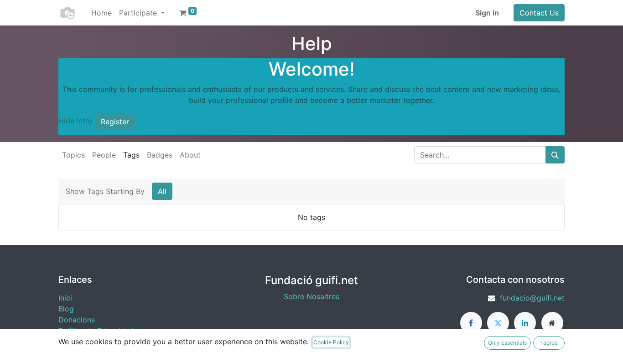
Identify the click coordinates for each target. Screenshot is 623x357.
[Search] (555, 154)
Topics (73, 154)
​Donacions (76, 319)
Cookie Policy (331, 342)
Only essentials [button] (507, 342)
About (190, 154)
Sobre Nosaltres (311, 296)
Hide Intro (75, 120)
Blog (66, 308)
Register (115, 121)
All (162, 191)
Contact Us (539, 12)
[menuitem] (101, 13)
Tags (131, 154)
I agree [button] (549, 342)
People (104, 154)
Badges (159, 154)
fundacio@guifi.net (532, 297)
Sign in (487, 12)
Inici (65, 297)
